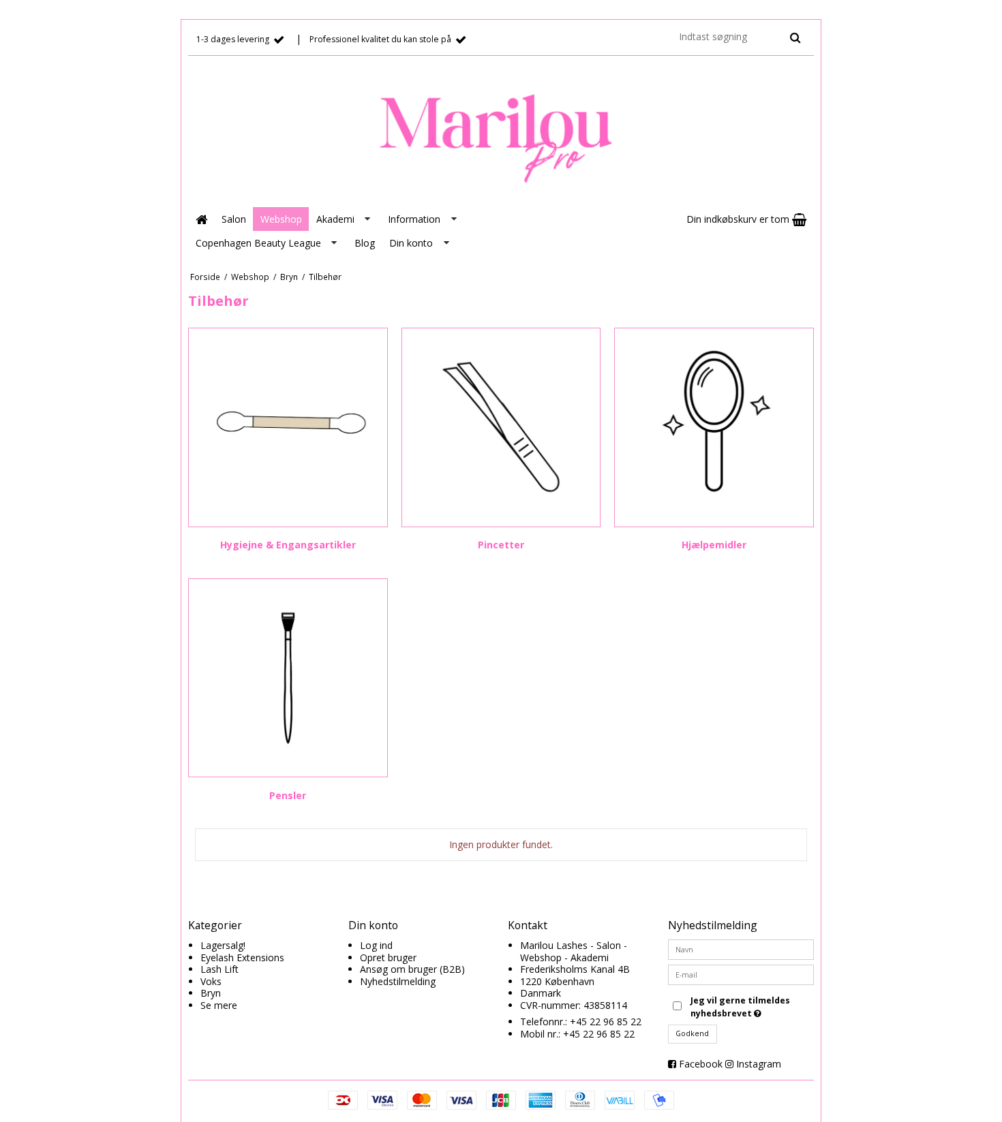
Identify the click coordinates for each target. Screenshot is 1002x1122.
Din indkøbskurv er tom (739, 219)
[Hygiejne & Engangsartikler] (288, 427)
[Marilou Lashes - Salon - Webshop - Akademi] (501, 134)
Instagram (758, 1063)
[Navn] (741, 948)
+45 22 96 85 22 (605, 1021)
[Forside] (201, 219)
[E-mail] (741, 973)
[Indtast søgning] (739, 36)
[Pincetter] (501, 427)
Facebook (701, 1063)
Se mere (218, 1005)
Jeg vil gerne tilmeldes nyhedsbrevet (751, 1006)
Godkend (692, 1033)
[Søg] (795, 37)
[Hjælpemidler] (714, 427)
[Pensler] (288, 678)
